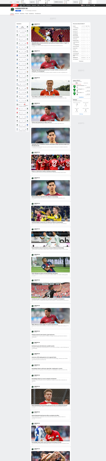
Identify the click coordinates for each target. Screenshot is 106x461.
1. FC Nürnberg (75, 27)
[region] (81, 42)
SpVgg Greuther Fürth (75, 55)
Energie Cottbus (75, 40)
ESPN (14, 5)
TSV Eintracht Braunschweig (75, 35)
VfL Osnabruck (75, 59)
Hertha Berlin (75, 29)
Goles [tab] (77, 82)
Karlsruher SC (75, 31)
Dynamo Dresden (76, 46)
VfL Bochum (75, 38)
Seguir (18, 10)
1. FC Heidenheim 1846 (76, 43)
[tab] (76, 83)
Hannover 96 (75, 57)
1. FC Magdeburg (76, 44)
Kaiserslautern (75, 51)
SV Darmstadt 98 (76, 53)
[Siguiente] (97, 2)
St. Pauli (74, 49)
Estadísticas (81, 97)
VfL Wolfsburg (75, 32)
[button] (92, 5)
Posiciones (81, 61)
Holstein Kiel (75, 48)
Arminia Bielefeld (76, 37)
